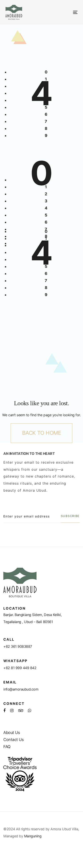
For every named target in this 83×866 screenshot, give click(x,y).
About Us (11, 732)
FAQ (7, 746)
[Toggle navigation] (65, 12)
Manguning (33, 836)
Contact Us (13, 739)
